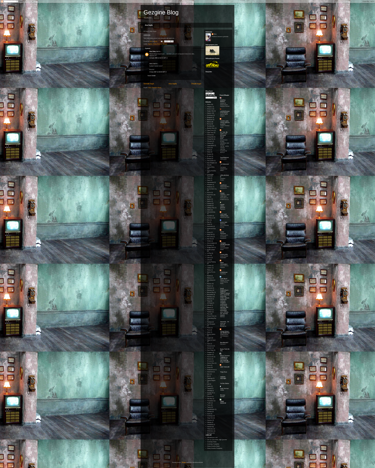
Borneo (209, 124)
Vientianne (210, 424)
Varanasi (209, 420)
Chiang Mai (210, 137)
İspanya (209, 203)
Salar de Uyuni (211, 340)
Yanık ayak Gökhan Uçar (224, 214)
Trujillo (209, 403)
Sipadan (209, 354)
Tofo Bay (209, 398)
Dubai (208, 152)
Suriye (209, 367)
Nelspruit (209, 299)
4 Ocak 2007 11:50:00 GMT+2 (158, 72)
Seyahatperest (224, 157)
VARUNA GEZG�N (223, 377)
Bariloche (209, 119)
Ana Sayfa (149, 25)
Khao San (210, 234)
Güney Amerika (157, 44)
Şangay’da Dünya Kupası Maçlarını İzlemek (224, 104)
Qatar (208, 332)
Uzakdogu (210, 416)
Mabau (209, 270)
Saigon (209, 338)
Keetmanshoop (211, 228)
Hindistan (209, 187)
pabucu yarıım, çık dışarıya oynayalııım (224, 236)
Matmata (209, 288)
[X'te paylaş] (169, 41)
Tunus (209, 405)
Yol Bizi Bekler (224, 383)
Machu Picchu (211, 272)
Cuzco (209, 147)
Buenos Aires (211, 128)
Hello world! (223, 159)
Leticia (209, 257)
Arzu (215, 34)
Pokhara (209, 322)
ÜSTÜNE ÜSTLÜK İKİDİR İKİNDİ (224, 248)
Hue (208, 197)
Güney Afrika (210, 167)
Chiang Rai (210, 139)
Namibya (209, 296)
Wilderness (210, 431)
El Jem (209, 156)
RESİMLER (223, 326)
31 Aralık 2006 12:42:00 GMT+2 (158, 58)
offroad (209, 305)
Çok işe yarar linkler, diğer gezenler (217, 439)
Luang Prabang (211, 262)
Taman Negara (211, 380)
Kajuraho (209, 215)
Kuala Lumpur (211, 249)
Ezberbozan (223, 272)
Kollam (209, 241)
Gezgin (222, 193)
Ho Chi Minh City (212, 189)
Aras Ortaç (152, 51)
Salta (208, 343)
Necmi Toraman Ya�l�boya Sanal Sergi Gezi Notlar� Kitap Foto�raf (225, 359)
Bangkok (209, 117)
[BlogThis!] (167, 41)
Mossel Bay (210, 292)
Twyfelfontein (211, 409)
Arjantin (150, 44)
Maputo (209, 286)
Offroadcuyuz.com (212, 437)
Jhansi (209, 210)
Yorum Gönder (151, 75)
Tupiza (209, 407)
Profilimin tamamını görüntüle (220, 36)
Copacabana (210, 145)
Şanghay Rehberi (222, 100)
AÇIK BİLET (223, 279)
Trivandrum (210, 400)
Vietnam (209, 426)
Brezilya (209, 126)
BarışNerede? (224, 342)
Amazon (209, 109)
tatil (208, 384)
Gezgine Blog (161, 12)
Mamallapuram (211, 280)
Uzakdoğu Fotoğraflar (213, 444)
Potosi (209, 327)
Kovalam (209, 245)
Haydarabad (210, 182)
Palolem (209, 312)
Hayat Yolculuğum (224, 263)
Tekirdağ (209, 390)
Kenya (209, 232)
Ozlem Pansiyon (223, 232)
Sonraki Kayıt (149, 84)
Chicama (209, 141)
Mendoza (209, 290)
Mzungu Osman (222, 395)
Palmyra (209, 309)
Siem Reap (210, 350)
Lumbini (209, 265)
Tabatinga (210, 378)
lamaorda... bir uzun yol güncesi (224, 323)
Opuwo (209, 307)
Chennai (209, 134)
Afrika (208, 104)
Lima (208, 259)
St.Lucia (209, 361)
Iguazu (209, 199)
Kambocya (210, 218)
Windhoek (210, 433)
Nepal (208, 301)
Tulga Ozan (223, 372)
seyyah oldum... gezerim (222, 206)
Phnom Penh (210, 316)
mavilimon (223, 185)
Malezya (209, 278)
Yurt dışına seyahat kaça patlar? (223, 169)
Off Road (209, 303)
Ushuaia (164, 44)
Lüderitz (209, 267)
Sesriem (209, 348)
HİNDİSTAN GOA (224, 217)
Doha (208, 149)
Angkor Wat (210, 111)
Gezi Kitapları (211, 162)
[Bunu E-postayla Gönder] (165, 41)
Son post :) (223, 344)
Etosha (209, 158)
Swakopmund (211, 369)
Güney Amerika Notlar (213, 446)
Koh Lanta (210, 236)
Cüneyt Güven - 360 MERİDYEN (224, 332)
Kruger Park (210, 247)
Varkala (209, 422)
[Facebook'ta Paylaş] (171, 41)
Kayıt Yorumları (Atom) (154, 87)
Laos (208, 255)
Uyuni (208, 413)
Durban (209, 154)
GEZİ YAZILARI (224, 367)
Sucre (208, 365)
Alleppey (209, 106)
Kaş (208, 222)
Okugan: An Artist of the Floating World (224, 282)
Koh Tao (209, 238)
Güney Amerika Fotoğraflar (214, 448)
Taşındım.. (223, 209)
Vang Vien (210, 418)
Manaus (209, 283)
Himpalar (209, 184)
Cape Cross (210, 130)
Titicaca (209, 396)
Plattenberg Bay (211, 318)
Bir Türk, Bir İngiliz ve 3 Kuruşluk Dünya (224, 134)
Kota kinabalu (211, 243)
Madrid (209, 275)
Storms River (211, 363)
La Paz (209, 253)
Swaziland (210, 371)
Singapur (209, 352)
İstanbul (209, 205)
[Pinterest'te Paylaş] (173, 41)
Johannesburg (211, 212)
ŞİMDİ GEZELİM (223, 402)
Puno (208, 330)
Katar (208, 224)
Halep (208, 178)
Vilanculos (210, 429)
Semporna (210, 346)
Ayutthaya (210, 115)
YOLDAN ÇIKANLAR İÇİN (225, 243)
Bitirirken (222, 316)
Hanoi (208, 180)
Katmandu (210, 226)
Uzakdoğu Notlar (212, 442)
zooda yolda (224, 254)
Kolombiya (223, 274)
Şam (208, 374)
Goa (208, 165)
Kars (208, 220)
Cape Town (210, 132)
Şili (208, 376)
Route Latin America (223, 223)
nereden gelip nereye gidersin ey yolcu (225, 122)
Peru (208, 314)
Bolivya (209, 121)
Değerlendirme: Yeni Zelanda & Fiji (224, 336)
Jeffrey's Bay (211, 207)
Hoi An (209, 192)
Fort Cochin (210, 160)
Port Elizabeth (211, 324)
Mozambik (210, 294)
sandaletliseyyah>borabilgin (224, 111)
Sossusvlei (210, 356)
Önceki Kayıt (196, 84)
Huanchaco (210, 194)
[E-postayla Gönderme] (161, 41)
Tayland (209, 388)
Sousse (209, 359)
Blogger (184, 462)
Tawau (209, 386)
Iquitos (209, 201)
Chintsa (209, 143)
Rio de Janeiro (211, 334)
